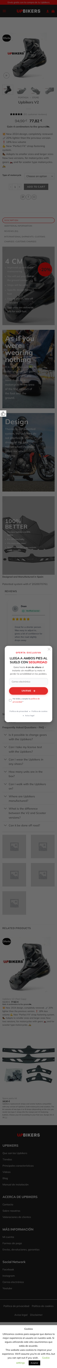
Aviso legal (29, 715)
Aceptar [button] (34, 1363)
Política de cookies (40, 711)
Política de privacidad (19, 711)
